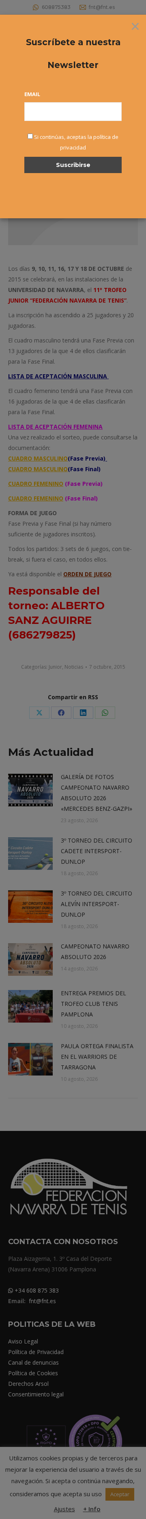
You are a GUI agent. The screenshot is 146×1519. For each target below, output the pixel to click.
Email (32, 94)
